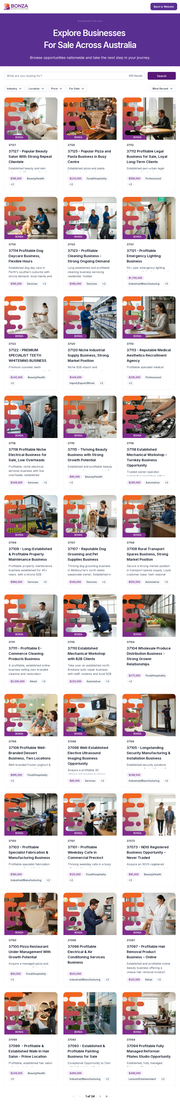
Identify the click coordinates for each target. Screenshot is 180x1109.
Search (161, 76)
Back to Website (164, 6)
